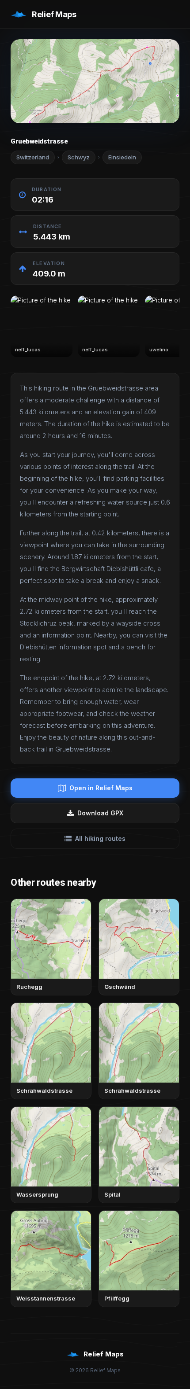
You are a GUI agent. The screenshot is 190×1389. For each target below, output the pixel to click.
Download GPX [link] (100, 813)
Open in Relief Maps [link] (101, 788)
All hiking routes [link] (100, 838)
